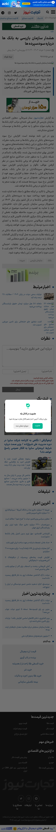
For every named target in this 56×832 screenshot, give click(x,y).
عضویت (37, 425)
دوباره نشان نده (22, 426)
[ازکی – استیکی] (28, 3)
